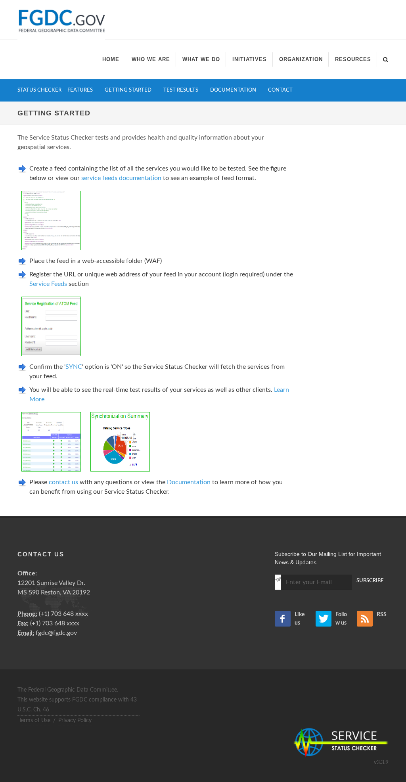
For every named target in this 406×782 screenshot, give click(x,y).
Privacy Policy (75, 720)
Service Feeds (48, 284)
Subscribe (370, 580)
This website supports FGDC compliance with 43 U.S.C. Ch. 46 (77, 705)
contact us (63, 482)
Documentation (233, 90)
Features (80, 90)
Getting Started (128, 90)
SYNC (73, 367)
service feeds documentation (121, 178)
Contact (280, 90)
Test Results (180, 90)
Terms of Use (34, 720)
